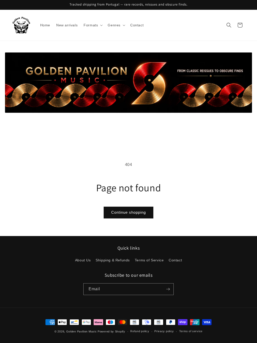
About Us (83, 260)
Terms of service (191, 331)
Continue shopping (128, 212)
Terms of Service (149, 260)
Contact (175, 260)
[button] (93, 25)
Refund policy (139, 331)
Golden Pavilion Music (81, 331)
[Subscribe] (167, 289)
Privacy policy (164, 331)
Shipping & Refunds (113, 260)
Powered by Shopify (111, 331)
